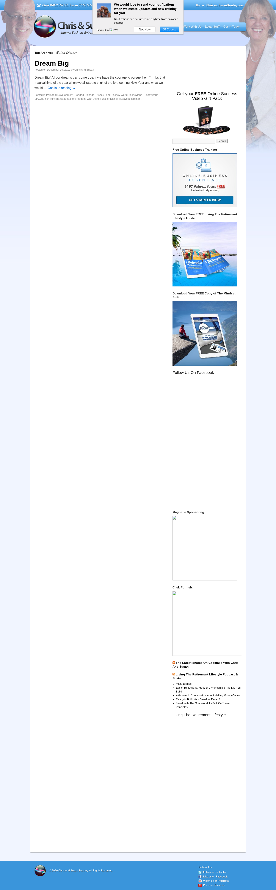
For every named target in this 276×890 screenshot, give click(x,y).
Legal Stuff (212, 26)
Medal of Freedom (75, 98)
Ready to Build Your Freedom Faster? (198, 699)
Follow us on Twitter (214, 872)
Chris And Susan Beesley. (73, 870)
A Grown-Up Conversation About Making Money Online (208, 695)
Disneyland (135, 94)
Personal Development (59, 94)
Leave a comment (130, 98)
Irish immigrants (53, 98)
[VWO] (114, 29)
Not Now (145, 29)
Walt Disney (94, 98)
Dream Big (51, 63)
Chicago (89, 94)
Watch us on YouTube (216, 880)
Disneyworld (151, 94)
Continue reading (61, 88)
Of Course (170, 29)
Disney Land (103, 94)
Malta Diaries (183, 683)
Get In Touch (231, 26)
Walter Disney (110, 98)
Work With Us (192, 26)
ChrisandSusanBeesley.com (89, 26)
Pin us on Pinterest (214, 885)
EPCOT (38, 98)
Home (200, 5)
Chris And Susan (84, 69)
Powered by (103, 29)
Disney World (120, 94)
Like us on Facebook (215, 876)
